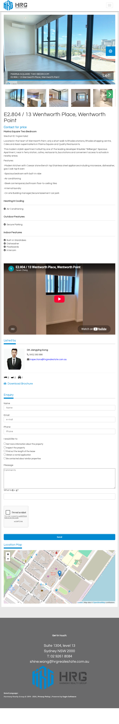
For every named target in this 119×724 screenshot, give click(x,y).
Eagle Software (69, 696)
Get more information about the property (24, 444)
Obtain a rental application (18, 455)
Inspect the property (15, 448)
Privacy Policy (44, 696)
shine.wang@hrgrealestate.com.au (59, 661)
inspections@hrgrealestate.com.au (48, 359)
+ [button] (8, 554)
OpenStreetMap (99, 602)
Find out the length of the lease (20, 451)
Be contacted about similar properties (23, 459)
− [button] (8, 559)
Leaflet (80, 602)
